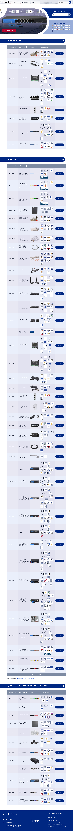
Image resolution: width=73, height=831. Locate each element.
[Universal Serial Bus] (63, 27)
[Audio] (59, 25)
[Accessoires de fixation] (67, 29)
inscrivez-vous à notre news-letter (25, 152)
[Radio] (52, 29)
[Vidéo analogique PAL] (56, 27)
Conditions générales (53, 820)
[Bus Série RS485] (61, 25)
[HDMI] (59, 27)
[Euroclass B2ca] (52, 25)
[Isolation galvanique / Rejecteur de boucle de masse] (59, 29)
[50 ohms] (56, 29)
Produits (14, 2)
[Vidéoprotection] (52, 27)
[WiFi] (54, 29)
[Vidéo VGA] (61, 27)
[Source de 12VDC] (67, 27)
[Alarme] (54, 25)
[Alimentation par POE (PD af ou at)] (67, 25)
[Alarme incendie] (56, 25)
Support (34, 2)
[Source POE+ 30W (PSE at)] (65, 25)
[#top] (35, 820)
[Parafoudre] (61, 29)
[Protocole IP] (63, 25)
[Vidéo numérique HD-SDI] (58, 27)
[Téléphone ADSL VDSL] (69, 27)
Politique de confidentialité (54, 819)
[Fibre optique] (69, 25)
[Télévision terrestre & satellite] (58, 25)
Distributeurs (25, 2)
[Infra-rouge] (65, 27)
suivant (39, 674)
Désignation (22, 47)
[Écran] (63, 29)
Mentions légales (52, 817)
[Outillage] (69, 29)
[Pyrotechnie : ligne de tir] (58, 29)
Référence (11, 47)
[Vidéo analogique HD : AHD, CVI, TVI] (54, 27)
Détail (59, 53)
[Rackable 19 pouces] (65, 29)
